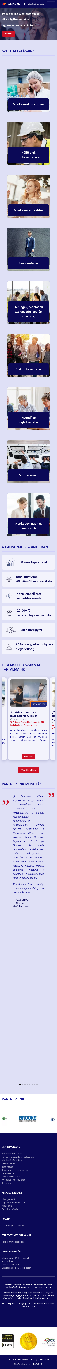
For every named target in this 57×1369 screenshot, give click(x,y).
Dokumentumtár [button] (11, 1251)
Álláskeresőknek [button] (12, 1193)
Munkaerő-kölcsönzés (12, 1153)
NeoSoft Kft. (37, 1364)
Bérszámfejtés (8, 1163)
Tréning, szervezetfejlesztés (15, 1170)
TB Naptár (7, 1183)
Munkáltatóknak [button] (11, 1147)
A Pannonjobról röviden (13, 1225)
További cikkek (28, 770)
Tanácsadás (7, 1167)
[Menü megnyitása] (51, 4)
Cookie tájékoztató (10, 1264)
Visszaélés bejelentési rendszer (16, 1268)
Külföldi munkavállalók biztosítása (18, 1157)
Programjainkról (30, 725)
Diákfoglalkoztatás (11, 1176)
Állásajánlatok (8, 1199)
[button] (20, 1084)
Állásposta (7, 1206)
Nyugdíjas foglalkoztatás (13, 1180)
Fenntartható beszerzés (13, 1242)
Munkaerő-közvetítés (12, 1160)
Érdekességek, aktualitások (25, 722)
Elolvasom (28, 756)
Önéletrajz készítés (10, 1209)
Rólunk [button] (6, 1219)
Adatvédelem (8, 1261)
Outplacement (8, 1173)
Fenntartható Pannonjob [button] (16, 1235)
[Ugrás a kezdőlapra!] (23, 4)
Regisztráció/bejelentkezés (14, 1202)
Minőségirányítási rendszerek (15, 1258)
